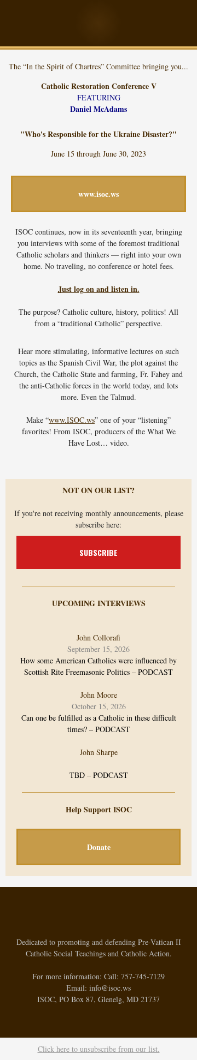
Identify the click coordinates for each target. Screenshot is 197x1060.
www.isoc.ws (98, 194)
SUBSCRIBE (98, 552)
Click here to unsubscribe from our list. (99, 1049)
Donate (99, 847)
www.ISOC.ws (72, 420)
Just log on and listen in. (99, 289)
